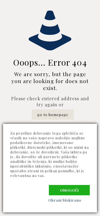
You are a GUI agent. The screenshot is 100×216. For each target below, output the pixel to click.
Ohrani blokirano (64, 200)
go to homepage (52, 114)
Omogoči (69, 190)
